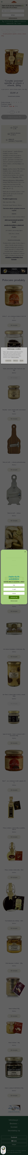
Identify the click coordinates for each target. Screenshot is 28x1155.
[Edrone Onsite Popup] (14, 577)
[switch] (3, 1153)
